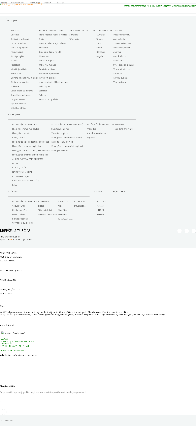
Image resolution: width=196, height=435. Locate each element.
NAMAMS (119, 124)
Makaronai (16, 73)
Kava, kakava (17, 52)
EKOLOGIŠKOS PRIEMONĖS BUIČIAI (68, 124)
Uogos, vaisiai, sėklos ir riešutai (53, 82)
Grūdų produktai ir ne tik (50, 52)
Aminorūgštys (119, 39)
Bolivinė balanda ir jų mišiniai (24, 77)
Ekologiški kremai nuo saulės (25, 128)
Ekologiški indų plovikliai (62, 141)
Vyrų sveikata (119, 82)
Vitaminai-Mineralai (122, 69)
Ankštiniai (15, 86)
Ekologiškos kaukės (21, 133)
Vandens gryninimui (124, 128)
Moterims (102, 201)
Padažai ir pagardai (19, 47)
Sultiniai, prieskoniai (20, 39)
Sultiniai (42, 95)
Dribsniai (15, 34)
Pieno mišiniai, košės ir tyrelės (53, 34)
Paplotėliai (15, 64)
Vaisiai (99, 47)
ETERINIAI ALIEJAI (20, 176)
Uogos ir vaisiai (18, 99)
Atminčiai (117, 73)
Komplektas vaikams (96, 133)
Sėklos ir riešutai (18, 103)
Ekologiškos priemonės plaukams (27, 146)
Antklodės (91, 128)
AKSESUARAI (44, 201)
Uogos (99, 39)
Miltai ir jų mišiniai (19, 69)
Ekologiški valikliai (59, 150)
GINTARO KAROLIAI (47, 214)
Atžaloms (13, 191)
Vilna (60, 205)
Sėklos (99, 43)
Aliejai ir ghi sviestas (20, 82)
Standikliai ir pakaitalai (21, 95)
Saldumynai (44, 86)
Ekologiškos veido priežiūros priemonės (30, 141)
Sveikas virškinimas (122, 43)
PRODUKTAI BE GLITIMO (51, 30)
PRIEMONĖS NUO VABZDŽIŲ (25, 180)
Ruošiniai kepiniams (48, 69)
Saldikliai (15, 60)
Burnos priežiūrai (20, 218)
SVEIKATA (118, 30)
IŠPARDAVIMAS (65, 218)
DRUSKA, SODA (18, 108)
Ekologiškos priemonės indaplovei (67, 146)
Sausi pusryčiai (17, 56)
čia (10, 239)
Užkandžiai (74, 39)
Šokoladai (73, 34)
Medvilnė (62, 214)
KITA (123, 191)
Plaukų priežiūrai (19, 210)
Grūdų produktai (18, 43)
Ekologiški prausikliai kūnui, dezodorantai (31, 150)
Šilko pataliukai (45, 210)
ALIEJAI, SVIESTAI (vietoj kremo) (28, 159)
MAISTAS (15, 30)
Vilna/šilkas (63, 210)
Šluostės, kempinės (60, 128)
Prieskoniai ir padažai (49, 99)
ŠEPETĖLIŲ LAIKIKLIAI (22, 223)
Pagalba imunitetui (122, 34)
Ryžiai (41, 39)
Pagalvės (91, 137)
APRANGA (63, 201)
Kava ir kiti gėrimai (47, 77)
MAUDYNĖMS (18, 214)
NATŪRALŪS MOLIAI (22, 172)
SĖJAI (115, 191)
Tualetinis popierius (60, 133)
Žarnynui (117, 52)
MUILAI (15, 163)
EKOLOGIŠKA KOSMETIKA (24, 124)
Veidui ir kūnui (18, 205)
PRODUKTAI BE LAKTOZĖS (82, 30)
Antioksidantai (119, 56)
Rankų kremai (18, 137)
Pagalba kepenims (121, 47)
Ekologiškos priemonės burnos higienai (30, 154)
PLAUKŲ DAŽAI (19, 167)
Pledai (41, 205)
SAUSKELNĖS (80, 201)
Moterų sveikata (121, 77)
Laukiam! (60, 3)
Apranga (97, 191)
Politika (47, 3)
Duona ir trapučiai (47, 60)
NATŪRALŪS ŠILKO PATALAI (100, 124)
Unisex (100, 210)
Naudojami (14, 114)
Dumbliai (100, 34)
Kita (14, 184)
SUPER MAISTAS (104, 30)
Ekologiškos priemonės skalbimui (66, 137)
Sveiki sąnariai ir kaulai (123, 64)
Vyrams (101, 205)
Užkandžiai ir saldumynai (22, 90)
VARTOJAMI (11, 20)
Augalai (99, 56)
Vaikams (101, 214)
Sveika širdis (119, 60)
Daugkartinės (80, 205)
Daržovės (100, 52)
